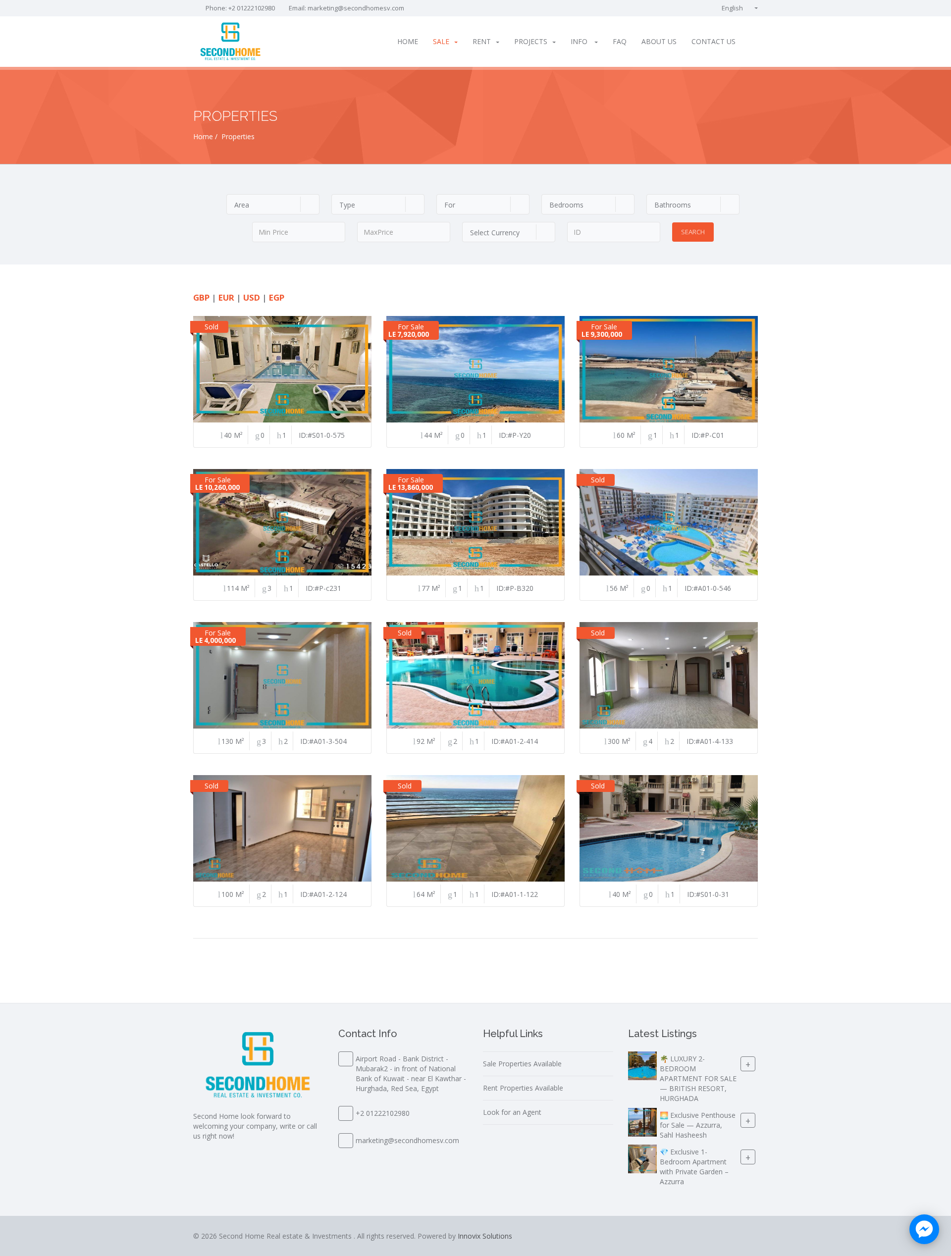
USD (251, 297)
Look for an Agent (512, 1112)
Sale (441, 41)
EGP (276, 297)
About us (659, 41)
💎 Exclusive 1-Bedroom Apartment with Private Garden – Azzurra (694, 1166)
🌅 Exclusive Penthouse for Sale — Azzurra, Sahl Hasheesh (698, 1125)
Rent (482, 41)
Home (407, 41)
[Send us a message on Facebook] (924, 1229)
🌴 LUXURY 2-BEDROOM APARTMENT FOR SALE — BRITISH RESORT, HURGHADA (698, 1078)
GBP (201, 297)
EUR (226, 297)
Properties (238, 136)
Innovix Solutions (485, 1236)
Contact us (713, 41)
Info (580, 41)
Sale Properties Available (522, 1063)
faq (620, 41)
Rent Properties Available (523, 1088)
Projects (530, 41)
